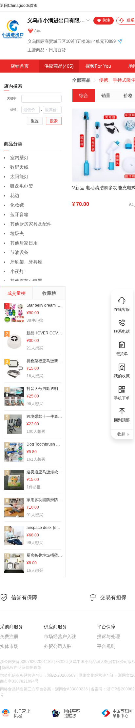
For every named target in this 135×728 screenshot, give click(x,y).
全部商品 (81, 80)
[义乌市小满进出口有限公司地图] (120, 41)
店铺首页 (19, 66)
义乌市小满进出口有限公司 (56, 20)
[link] (81, 80)
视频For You (98, 66)
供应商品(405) (59, 66)
